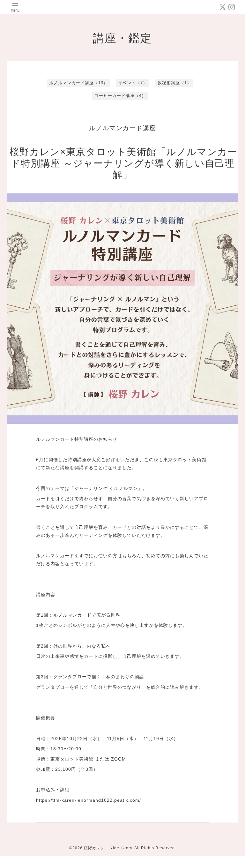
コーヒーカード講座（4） (120, 95)
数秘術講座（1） (174, 82)
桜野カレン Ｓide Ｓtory (108, 848)
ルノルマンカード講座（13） (78, 82)
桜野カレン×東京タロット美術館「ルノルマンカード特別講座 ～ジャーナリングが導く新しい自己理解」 (123, 163)
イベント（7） (132, 82)
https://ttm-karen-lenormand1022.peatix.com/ (88, 800)
